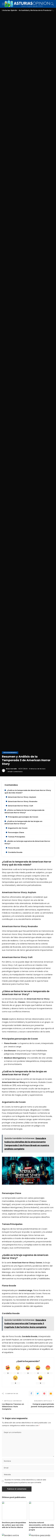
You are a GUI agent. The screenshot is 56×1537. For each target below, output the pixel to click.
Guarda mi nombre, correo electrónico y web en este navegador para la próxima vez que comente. (25, 1481)
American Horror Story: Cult (20, 806)
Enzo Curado (11, 768)
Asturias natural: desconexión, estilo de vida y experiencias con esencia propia (41, 1526)
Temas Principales (16, 837)
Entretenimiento (10, 753)
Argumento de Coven (17, 828)
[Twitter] (37, 1393)
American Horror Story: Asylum (22, 797)
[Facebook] (31, 1393)
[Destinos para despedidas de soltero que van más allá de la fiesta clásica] (14, 1510)
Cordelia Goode (15, 852)
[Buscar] (51, 4)
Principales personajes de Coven (23, 817)
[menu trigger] (5, 4)
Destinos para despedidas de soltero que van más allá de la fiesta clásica (14, 1524)
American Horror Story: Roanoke (22, 801)
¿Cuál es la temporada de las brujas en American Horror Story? (23, 822)
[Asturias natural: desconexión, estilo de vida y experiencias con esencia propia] (41, 1510)
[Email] (50, 1393)
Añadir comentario (15, 771)
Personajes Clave (16, 832)
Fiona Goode (14, 848)
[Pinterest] (44, 1393)
